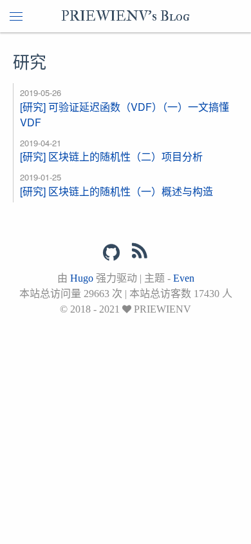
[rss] (139, 253)
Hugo (81, 278)
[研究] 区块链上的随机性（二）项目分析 (111, 156)
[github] (111, 252)
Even (183, 278)
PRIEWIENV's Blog (125, 16)
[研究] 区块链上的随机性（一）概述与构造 (116, 191)
